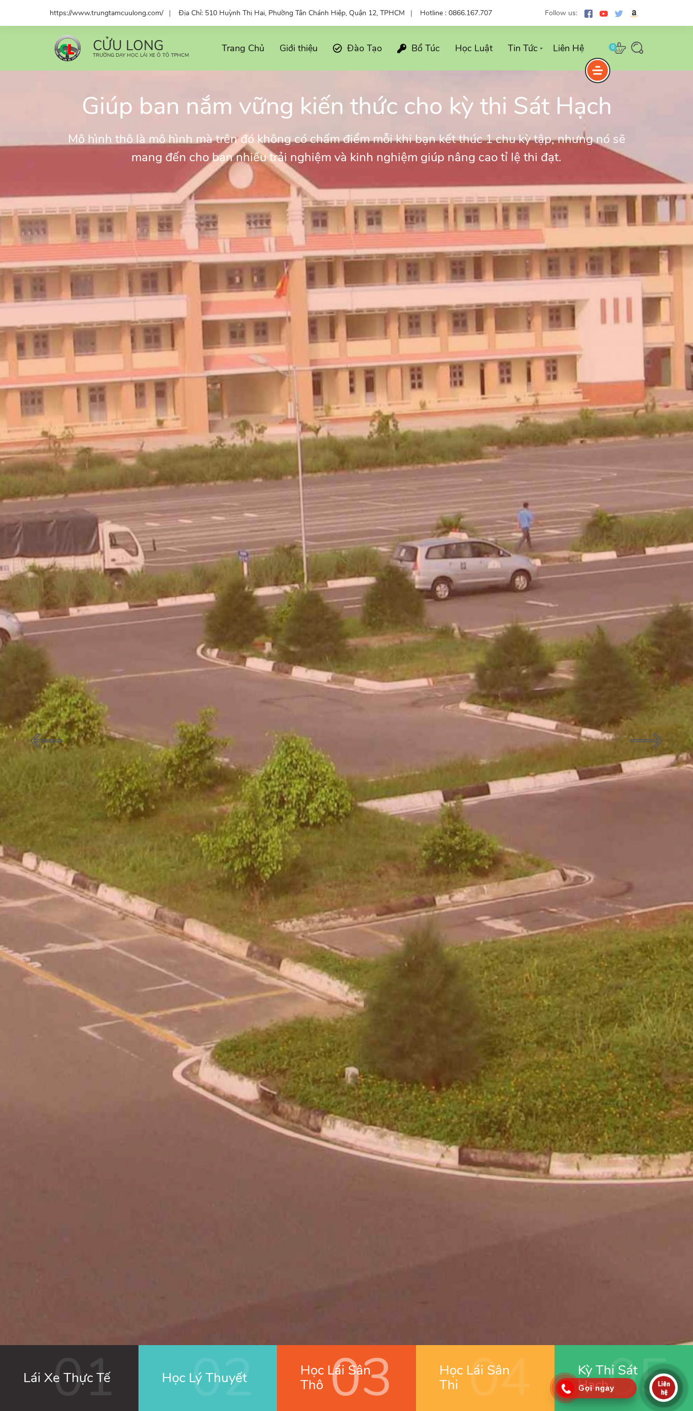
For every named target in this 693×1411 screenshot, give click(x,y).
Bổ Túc (425, 48)
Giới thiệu (299, 48)
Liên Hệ (568, 48)
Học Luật (474, 48)
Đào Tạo (364, 48)
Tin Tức (523, 48)
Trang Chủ (243, 48)
